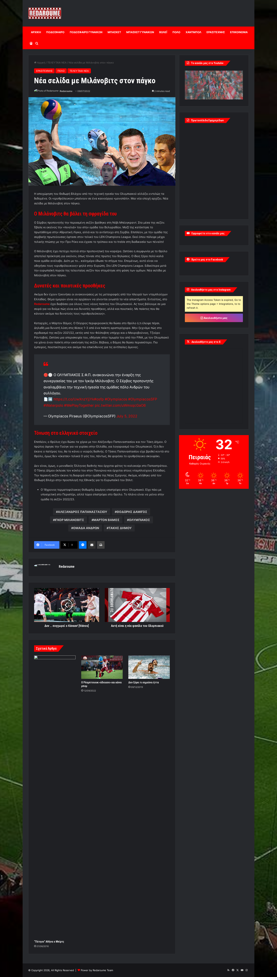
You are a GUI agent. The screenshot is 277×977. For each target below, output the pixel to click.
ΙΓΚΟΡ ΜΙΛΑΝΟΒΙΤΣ (69, 520)
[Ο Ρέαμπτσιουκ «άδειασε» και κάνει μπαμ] (102, 667)
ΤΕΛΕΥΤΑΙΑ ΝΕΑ (57, 62)
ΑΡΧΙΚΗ (36, 32)
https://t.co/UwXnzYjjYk (74, 399)
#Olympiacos (116, 399)
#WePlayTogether (79, 405)
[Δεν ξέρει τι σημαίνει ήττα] (149, 667)
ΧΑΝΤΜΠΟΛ (193, 32)
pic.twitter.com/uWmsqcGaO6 (120, 405)
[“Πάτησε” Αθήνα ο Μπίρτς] (55, 796)
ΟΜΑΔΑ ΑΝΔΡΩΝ (86, 528)
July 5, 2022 (126, 416)
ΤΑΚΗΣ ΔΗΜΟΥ (120, 528)
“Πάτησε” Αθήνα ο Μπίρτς (49, 941)
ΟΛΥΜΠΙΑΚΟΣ (139, 520)
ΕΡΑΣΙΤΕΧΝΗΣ (216, 32)
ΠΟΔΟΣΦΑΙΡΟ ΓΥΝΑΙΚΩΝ (86, 32)
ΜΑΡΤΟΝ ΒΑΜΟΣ (106, 520)
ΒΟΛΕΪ (163, 32)
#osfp (99, 399)
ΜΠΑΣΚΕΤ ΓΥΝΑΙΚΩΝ (140, 32)
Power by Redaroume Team (97, 970)
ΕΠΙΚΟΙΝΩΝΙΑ (239, 32)
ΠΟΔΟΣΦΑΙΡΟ (55, 32)
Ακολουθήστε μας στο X (205, 342)
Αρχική (40, 62)
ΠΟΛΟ (176, 32)
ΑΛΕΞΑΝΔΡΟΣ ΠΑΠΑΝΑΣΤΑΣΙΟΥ (82, 512)
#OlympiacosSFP (142, 399)
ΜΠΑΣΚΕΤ (114, 32)
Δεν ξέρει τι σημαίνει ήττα (143, 682)
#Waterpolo (53, 405)
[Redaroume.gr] (44, 13)
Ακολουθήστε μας (215, 317)
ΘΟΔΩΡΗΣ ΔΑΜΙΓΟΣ (132, 512)
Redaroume (66, 91)
